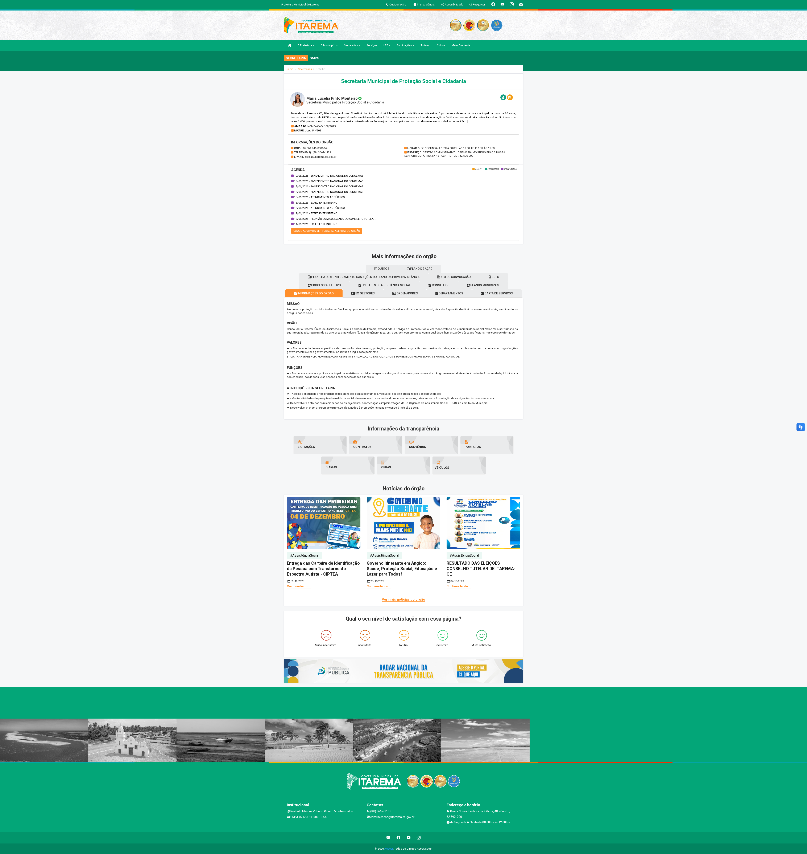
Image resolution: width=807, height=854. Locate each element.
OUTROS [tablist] (383, 268)
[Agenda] (510, 97)
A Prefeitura (305, 45)
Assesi (388, 848)
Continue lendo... (299, 586)
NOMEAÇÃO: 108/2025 (321, 126)
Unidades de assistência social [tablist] (385, 285)
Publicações (405, 45)
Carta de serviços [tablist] (498, 293)
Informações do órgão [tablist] (315, 293)
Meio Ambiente (461, 45)
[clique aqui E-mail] (388, 837)
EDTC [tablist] (495, 277)
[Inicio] (289, 45)
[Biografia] (503, 97)
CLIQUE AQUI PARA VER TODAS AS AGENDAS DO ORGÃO (326, 230)
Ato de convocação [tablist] (455, 277)
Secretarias (351, 45)
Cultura (441, 45)
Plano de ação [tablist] (421, 268)
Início (290, 69)
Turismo (426, 45)
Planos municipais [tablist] (484, 285)
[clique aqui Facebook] (398, 837)
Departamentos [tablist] (450, 293)
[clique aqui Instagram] (418, 837)
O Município (328, 45)
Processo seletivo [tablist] (326, 285)
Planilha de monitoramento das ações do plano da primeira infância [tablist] (365, 277)
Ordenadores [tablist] (407, 293)
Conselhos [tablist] (440, 285)
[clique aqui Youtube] (408, 837)
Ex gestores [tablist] (365, 293)
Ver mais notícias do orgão (403, 599)
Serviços (372, 45)
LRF (386, 45)
